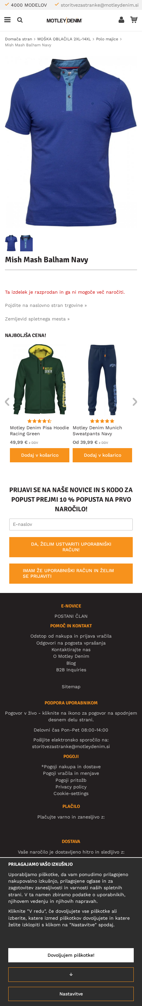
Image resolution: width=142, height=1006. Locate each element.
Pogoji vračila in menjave (71, 773)
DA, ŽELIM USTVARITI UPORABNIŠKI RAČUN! (71, 547)
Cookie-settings (71, 793)
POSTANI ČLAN (71, 616)
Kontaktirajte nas (71, 649)
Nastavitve (71, 993)
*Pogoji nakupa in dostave (71, 766)
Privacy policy (71, 786)
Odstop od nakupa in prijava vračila (71, 636)
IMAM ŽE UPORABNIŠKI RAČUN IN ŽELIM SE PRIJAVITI (68, 573)
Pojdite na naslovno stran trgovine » (46, 305)
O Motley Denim (71, 656)
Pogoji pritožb (71, 780)
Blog (71, 663)
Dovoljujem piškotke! (71, 955)
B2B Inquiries (71, 669)
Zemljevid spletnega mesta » (37, 318)
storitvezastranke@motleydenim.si (100, 5)
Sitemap (71, 686)
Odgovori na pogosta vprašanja (71, 643)
